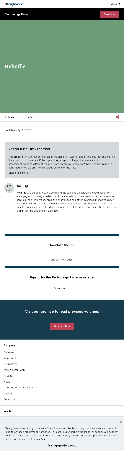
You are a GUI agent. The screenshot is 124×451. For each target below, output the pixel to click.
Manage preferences (62, 445)
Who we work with (14, 369)
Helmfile (21, 192)
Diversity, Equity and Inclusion (20, 387)
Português (66, 259)
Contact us (10, 399)
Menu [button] (114, 4)
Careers (8, 393)
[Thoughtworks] (14, 4)
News (7, 381)
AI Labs (8, 375)
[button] (26, 186)
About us (9, 352)
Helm (62, 196)
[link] (109, 14)
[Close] (120, 422)
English (55, 259)
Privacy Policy (39, 439)
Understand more (18, 172)
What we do (10, 358)
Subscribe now (62, 288)
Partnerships (11, 363)
